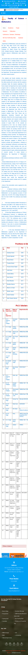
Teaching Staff (5, 618)
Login (17, 7)
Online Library (23, 1)
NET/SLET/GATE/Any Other (9, 38)
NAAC (8, 3)
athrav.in (9, 652)
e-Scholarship (18, 635)
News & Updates (8, 546)
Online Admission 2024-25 (9, 1)
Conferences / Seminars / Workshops (11, 34)
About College (5, 611)
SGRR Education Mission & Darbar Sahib (20, 615)
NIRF (21, 5)
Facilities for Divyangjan (13, 5)
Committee (4, 621)
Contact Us (11, 7)
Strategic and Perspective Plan (20, 622)
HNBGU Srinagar (5, 632)
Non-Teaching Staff (19, 618)
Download (20, 38)
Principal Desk (5, 613)
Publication (17, 3)
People (17, 28)
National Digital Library (7, 637)
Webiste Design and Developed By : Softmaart (15, 650)
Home (4, 28)
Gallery (4, 41)
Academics (10, 28)
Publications (12, 31)
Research (5, 31)
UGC (16, 632)
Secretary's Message (19, 611)
